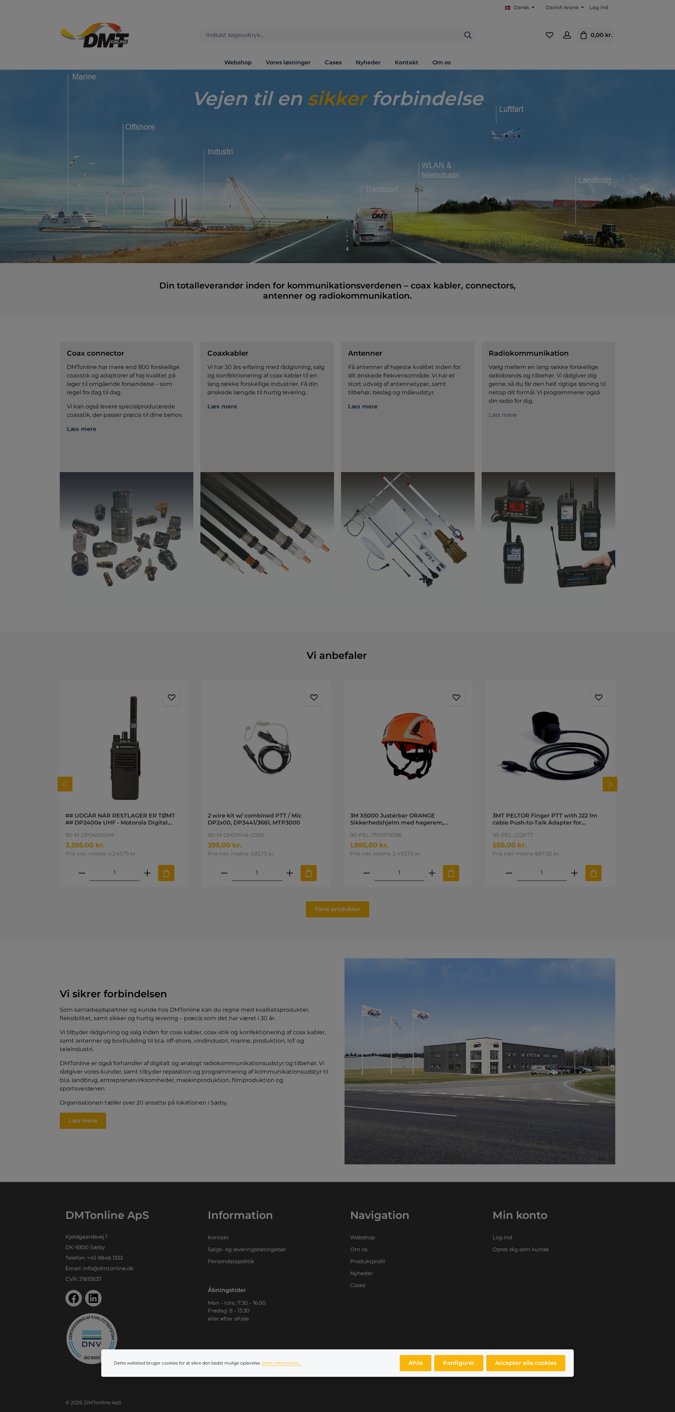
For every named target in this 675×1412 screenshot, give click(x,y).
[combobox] (329, 35)
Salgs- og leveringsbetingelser (247, 1249)
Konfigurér (459, 1363)
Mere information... (282, 1363)
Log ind (599, 7)
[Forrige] (65, 784)
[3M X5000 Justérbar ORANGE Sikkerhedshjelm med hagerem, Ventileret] (408, 747)
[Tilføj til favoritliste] (171, 697)
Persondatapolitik (231, 1261)
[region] (337, 784)
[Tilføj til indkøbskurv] (166, 873)
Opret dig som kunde (521, 1249)
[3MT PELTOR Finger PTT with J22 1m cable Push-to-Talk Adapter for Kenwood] (551, 747)
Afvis (416, 1363)
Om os (358, 1249)
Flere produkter (337, 909)
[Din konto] (567, 35)
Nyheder (361, 1273)
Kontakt (218, 1237)
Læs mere (503, 415)
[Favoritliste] (549, 35)
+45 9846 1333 (105, 1257)
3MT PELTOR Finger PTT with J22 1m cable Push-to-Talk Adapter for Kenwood (545, 819)
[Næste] (610, 784)
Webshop (362, 1237)
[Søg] (468, 35)
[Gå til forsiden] (94, 35)
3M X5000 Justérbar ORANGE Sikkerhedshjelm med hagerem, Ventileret (397, 819)
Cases (357, 1285)
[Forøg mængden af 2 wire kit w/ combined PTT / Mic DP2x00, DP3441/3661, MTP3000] (290, 873)
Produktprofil (367, 1261)
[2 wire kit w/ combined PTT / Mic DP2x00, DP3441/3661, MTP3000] (266, 747)
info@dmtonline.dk (108, 1268)
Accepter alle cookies (526, 1363)
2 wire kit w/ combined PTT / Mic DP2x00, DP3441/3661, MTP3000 (255, 819)
